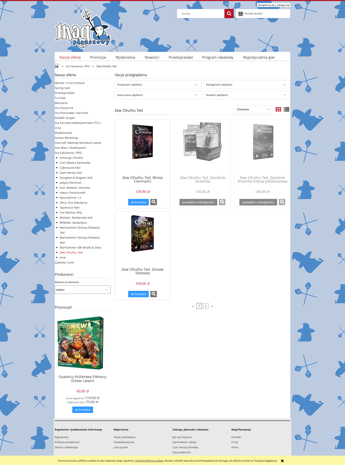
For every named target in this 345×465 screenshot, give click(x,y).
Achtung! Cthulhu (71, 158)
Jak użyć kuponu (182, 437)
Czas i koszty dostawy (185, 447)
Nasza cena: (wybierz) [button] (130, 95)
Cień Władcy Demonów (75, 163)
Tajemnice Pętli (70, 207)
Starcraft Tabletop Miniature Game (78, 143)
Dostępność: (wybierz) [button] (219, 84)
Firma (234, 447)
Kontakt (236, 437)
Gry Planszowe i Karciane (71, 113)
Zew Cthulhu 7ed (71, 252)
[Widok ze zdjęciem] (278, 109)
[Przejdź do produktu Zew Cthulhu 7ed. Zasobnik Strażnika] (202, 147)
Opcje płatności (181, 452)
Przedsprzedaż (64, 93)
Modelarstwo (63, 133)
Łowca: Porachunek (72, 192)
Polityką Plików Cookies (149, 460)
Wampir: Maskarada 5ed (76, 217)
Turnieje (60, 98)
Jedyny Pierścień (70, 183)
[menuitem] (70, 57)
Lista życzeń (121, 447)
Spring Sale (62, 88)
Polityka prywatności (67, 442)
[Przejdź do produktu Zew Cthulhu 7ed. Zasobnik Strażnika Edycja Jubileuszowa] (262, 147)
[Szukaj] (229, 13)
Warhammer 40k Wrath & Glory (80, 247)
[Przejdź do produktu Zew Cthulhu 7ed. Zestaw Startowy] (142, 239)
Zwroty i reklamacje (66, 447)
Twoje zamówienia (124, 437)
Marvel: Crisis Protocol (69, 83)
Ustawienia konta (124, 442)
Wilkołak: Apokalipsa (73, 222)
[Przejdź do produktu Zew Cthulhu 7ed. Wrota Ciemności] (142, 147)
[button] (153, 202)
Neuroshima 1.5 (70, 197)
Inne (63, 257)
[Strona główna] (83, 28)
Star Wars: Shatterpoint (70, 148)
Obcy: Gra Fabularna (73, 202)
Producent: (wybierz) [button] (129, 84)
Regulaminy (62, 437)
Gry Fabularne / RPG (68, 153)
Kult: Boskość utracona (75, 188)
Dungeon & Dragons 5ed (76, 178)
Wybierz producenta (67, 282)
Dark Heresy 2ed (71, 173)
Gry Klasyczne (64, 108)
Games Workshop (66, 138)
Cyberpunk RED (70, 168)
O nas (234, 442)
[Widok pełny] (286, 109)
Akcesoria (61, 103)
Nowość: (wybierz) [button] (217, 95)
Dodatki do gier (65, 118)
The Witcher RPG (71, 212)
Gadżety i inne (64, 262)
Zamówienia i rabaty (184, 442)
